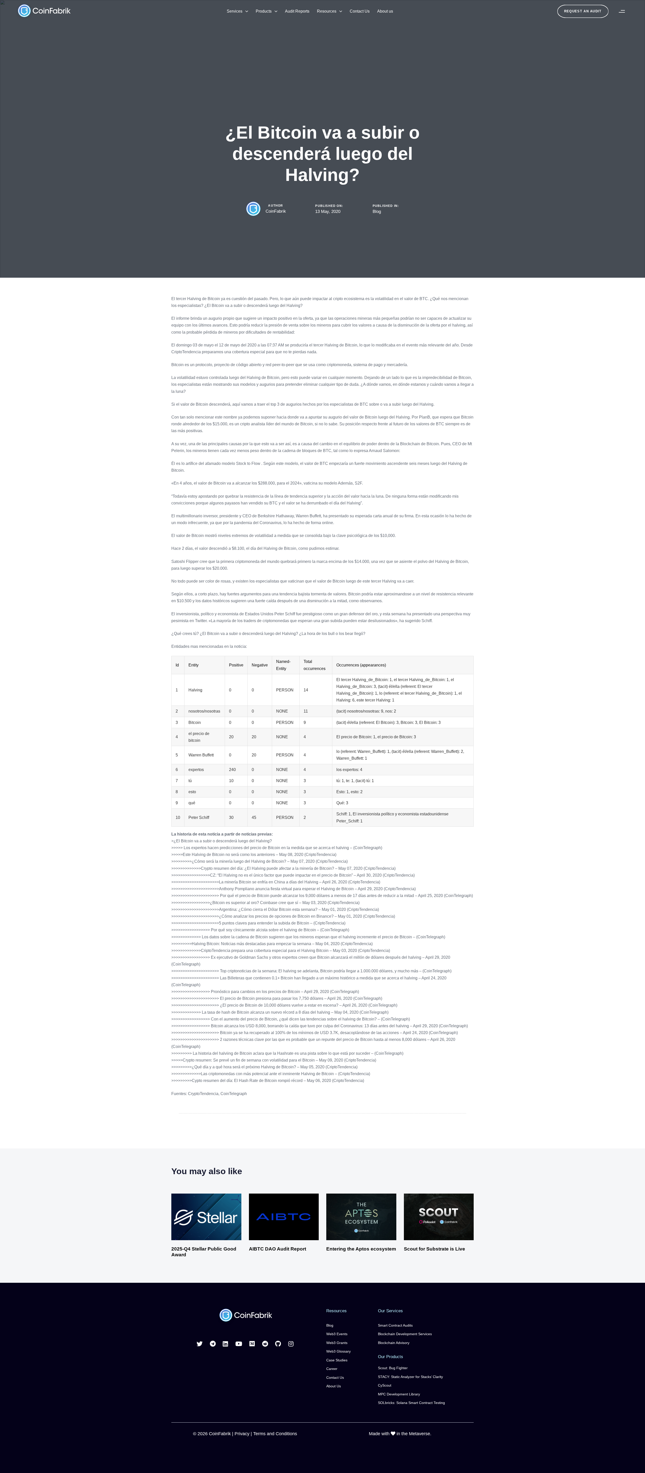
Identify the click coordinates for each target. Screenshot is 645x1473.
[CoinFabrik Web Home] (245, 1316)
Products (264, 11)
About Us (333, 1386)
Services (234, 11)
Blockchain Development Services (405, 1334)
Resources (326, 11)
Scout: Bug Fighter (393, 1368)
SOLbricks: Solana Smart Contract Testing (411, 1403)
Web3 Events (336, 1334)
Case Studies (336, 1360)
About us (385, 11)
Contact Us (360, 11)
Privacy (242, 1433)
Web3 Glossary (338, 1351)
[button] (622, 11)
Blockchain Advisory (393, 1343)
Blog (377, 211)
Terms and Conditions (275, 1433)
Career (331, 1369)
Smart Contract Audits (395, 1325)
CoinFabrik (276, 211)
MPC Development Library (399, 1394)
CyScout (384, 1385)
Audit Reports (297, 11)
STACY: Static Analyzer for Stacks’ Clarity (410, 1377)
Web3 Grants (336, 1343)
